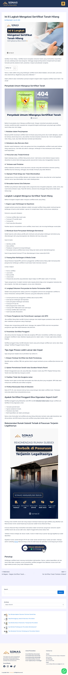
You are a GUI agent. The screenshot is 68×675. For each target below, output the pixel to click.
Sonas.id (12, 672)
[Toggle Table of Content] (14, 68)
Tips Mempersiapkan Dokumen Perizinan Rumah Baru (22, 614)
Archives (6, 602)
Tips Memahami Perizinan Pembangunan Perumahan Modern (24, 631)
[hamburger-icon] (63, 4)
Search (6, 589)
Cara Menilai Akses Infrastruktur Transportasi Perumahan (23, 622)
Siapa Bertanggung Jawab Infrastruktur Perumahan (21, 618)
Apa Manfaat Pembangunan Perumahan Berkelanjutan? (22, 627)
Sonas (16, 541)
